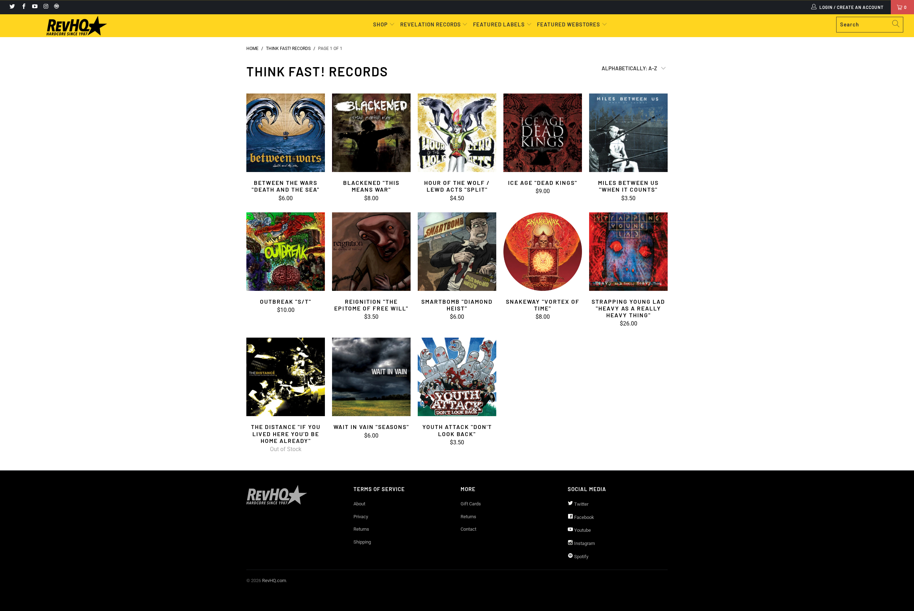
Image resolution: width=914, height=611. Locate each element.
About (359, 503)
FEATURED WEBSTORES (569, 24)
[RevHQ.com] (76, 26)
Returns (361, 529)
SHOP (381, 24)
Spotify (580, 556)
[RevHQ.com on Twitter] (12, 7)
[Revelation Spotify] (55, 7)
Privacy (360, 516)
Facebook (583, 517)
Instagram (584, 543)
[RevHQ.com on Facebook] (23, 7)
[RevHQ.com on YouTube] (34, 7)
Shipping (362, 542)
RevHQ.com (274, 580)
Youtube (582, 530)
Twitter (580, 504)
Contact (468, 529)
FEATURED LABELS (499, 24)
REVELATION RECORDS (430, 24)
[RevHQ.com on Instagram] (45, 7)
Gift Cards (471, 503)
